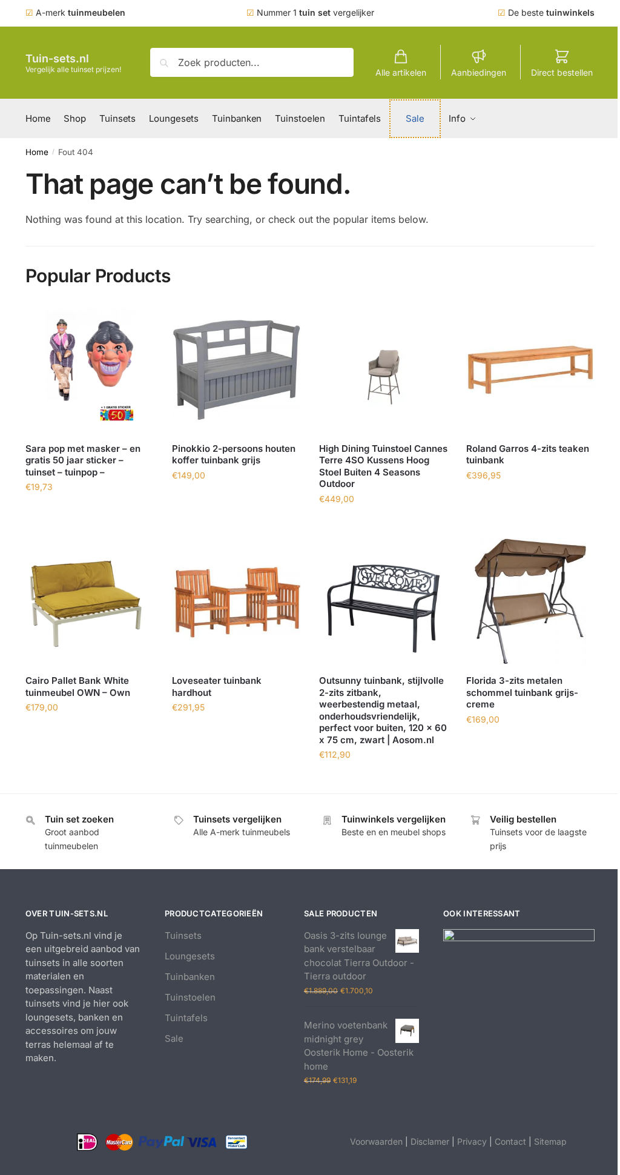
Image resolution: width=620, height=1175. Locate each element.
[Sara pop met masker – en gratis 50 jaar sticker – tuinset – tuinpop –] (89, 369)
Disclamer (430, 1141)
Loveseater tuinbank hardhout (217, 686)
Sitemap (550, 1141)
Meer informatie (89, 513)
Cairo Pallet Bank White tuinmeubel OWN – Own (77, 686)
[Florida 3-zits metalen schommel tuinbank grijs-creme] (530, 602)
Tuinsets (183, 935)
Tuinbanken (190, 976)
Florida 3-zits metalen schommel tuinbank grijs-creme (522, 692)
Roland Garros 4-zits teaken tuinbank (527, 454)
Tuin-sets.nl (57, 58)
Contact (510, 1141)
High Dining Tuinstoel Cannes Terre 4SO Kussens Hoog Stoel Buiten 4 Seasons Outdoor (383, 466)
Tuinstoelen (190, 997)
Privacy (472, 1141)
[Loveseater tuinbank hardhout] (236, 602)
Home (36, 152)
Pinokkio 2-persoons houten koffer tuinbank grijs (233, 454)
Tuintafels (186, 1018)
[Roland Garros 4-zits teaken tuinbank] (530, 369)
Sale (174, 1038)
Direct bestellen (562, 72)
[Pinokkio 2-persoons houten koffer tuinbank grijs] (236, 369)
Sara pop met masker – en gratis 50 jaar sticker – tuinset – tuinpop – (82, 460)
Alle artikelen (400, 72)
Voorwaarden (376, 1141)
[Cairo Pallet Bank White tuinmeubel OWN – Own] (89, 602)
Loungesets (190, 956)
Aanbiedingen (478, 72)
